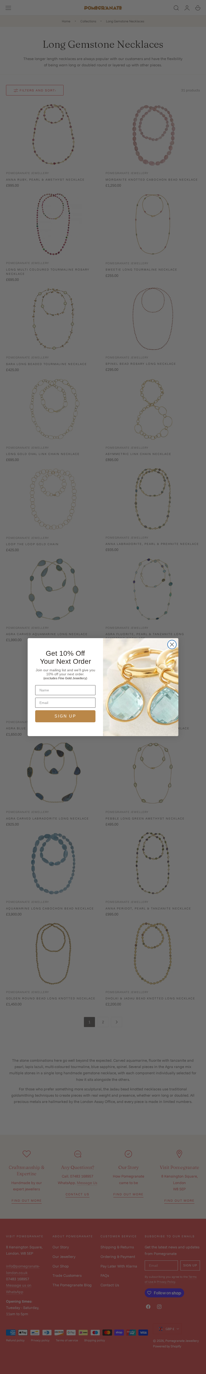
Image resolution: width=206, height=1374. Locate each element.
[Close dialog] (172, 644)
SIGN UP (65, 716)
